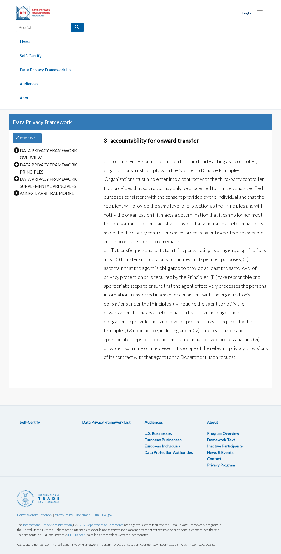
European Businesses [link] (163, 439)
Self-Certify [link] (31, 55)
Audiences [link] (29, 83)
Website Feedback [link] (39, 515)
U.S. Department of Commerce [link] (101, 525)
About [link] (25, 97)
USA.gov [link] (106, 515)
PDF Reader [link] (76, 535)
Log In (246, 13)
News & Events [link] (220, 452)
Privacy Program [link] (221, 465)
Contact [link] (214, 458)
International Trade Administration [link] (47, 525)
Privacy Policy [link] (63, 515)
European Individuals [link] (162, 446)
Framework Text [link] (221, 439)
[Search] (77, 27)
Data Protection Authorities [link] (169, 452)
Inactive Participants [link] (225, 446)
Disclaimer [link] (82, 515)
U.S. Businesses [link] (158, 433)
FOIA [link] (95, 515)
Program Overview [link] (223, 433)
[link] (36, 12)
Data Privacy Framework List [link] (46, 69)
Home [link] (25, 41)
